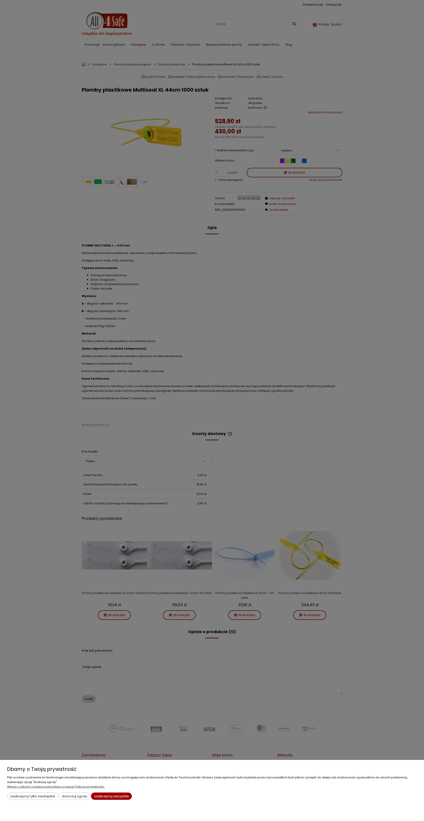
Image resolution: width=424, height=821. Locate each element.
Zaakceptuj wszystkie (111, 796)
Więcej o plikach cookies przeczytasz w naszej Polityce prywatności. (56, 787)
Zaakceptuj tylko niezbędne (32, 796)
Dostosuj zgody (74, 796)
